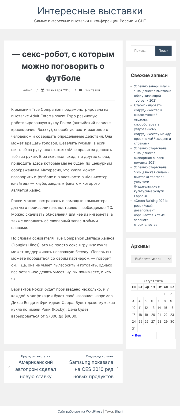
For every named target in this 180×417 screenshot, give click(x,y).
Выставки (92, 90)
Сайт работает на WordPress (80, 411)
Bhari (119, 411)
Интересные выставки (90, 11)
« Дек (136, 335)
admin (27, 90)
